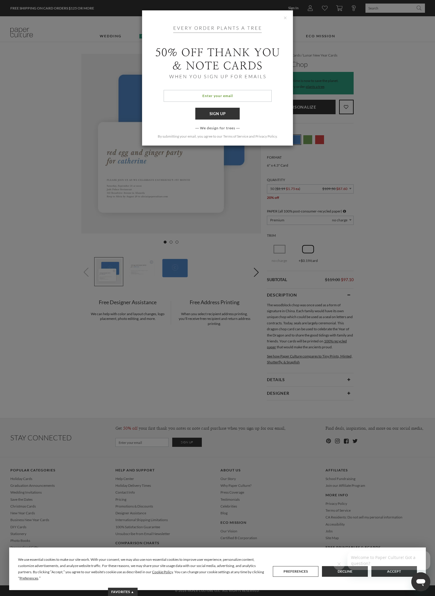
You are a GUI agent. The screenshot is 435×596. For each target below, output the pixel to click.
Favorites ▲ (122, 592)
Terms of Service (235, 136)
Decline (345, 571)
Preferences (295, 571)
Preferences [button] (29, 578)
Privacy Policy (266, 136)
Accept (394, 571)
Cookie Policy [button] (162, 572)
